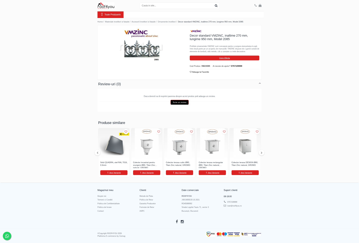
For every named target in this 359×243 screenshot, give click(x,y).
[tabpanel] (141, 45)
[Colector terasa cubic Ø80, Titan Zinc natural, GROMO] (179, 143)
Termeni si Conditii (104, 200)
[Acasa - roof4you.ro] (111, 5)
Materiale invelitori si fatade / (118, 22)
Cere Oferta (224, 58)
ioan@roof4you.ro (234, 206)
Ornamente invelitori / (167, 22)
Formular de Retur (147, 207)
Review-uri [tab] (109, 84)
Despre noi (101, 196)
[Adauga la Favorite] (125, 131)
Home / (100, 22)
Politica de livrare (104, 207)
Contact (100, 211)
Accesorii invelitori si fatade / (144, 22)
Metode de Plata (146, 196)
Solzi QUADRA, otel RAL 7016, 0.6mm (113, 163)
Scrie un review (179, 102)
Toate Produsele (112, 14)
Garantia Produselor (148, 203)
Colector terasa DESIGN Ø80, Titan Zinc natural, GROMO (245, 163)
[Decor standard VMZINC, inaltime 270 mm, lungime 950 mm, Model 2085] (141, 45)
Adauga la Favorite (200, 72)
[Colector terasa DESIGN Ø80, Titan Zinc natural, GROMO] (245, 143)
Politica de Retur (146, 200)
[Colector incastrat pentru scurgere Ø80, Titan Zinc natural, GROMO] (146, 143)
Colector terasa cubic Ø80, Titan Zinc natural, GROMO (178, 163)
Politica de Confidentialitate (108, 203)
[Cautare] (216, 6)
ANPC (142, 211)
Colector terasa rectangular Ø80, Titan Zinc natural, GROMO (211, 164)
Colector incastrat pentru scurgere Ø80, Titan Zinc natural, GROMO (144, 164)
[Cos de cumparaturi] (260, 5)
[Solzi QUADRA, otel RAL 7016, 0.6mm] (113, 143)
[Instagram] (182, 221)
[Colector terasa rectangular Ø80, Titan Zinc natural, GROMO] (212, 143)
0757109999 (232, 202)
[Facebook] (176, 221)
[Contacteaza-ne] (255, 5)
